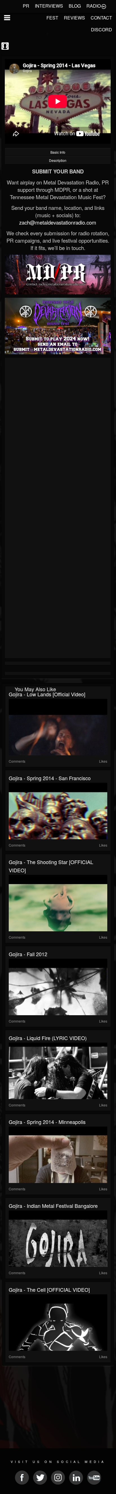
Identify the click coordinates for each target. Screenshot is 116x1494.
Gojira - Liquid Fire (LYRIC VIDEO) (48, 1037)
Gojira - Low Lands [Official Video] (47, 694)
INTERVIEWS (49, 6)
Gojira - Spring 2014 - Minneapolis (47, 1121)
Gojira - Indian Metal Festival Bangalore (53, 1205)
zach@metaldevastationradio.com (57, 222)
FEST (52, 17)
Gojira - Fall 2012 (28, 954)
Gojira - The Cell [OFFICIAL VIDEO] (49, 1289)
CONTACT (101, 17)
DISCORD (101, 29)
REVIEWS (74, 17)
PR (26, 6)
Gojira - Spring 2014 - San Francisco (50, 778)
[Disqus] (57, 434)
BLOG (75, 6)
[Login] (103, 6)
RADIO (93, 6)
